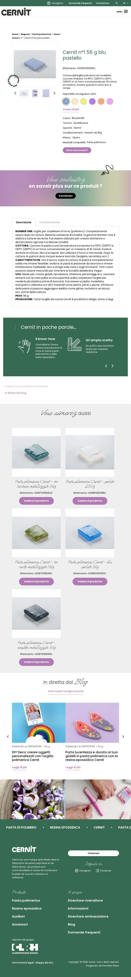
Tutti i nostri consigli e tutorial (65, 691)
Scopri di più (71, 109)
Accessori (20, 924)
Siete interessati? (77, 150)
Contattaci (102, 3)
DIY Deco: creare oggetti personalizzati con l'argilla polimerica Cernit (32, 756)
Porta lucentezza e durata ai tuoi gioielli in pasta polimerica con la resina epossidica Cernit (92, 756)
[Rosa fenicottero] (110, 101)
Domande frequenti (80, 3)
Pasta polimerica (41, 34)
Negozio (25, 34)
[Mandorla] (75, 101)
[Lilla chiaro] (92, 101)
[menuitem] (80, 3)
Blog (71, 924)
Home (15, 34)
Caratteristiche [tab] (49, 222)
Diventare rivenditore (85, 900)
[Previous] (106, 365)
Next (54, 93)
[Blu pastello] (66, 101)
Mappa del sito (44, 962)
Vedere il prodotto (36, 501)
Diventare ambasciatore (88, 916)
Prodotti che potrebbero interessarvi (26, 386)
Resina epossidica (27, 908)
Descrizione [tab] (23, 222)
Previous (15, 93)
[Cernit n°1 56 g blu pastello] (35, 64)
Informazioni (78, 908)
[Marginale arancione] (101, 101)
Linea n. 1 (17, 38)
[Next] (112, 365)
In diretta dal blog (15, 392)
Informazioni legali (23, 962)
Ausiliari (18, 916)
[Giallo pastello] (83, 101)
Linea (56, 34)
